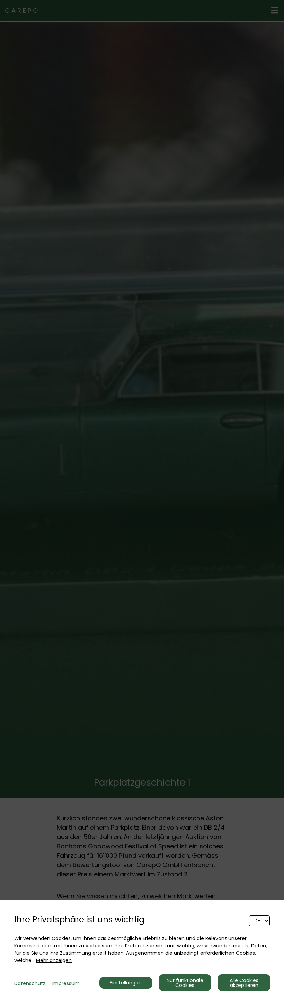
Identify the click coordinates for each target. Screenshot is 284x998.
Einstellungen (126, 982)
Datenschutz (29, 983)
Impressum (66, 983)
